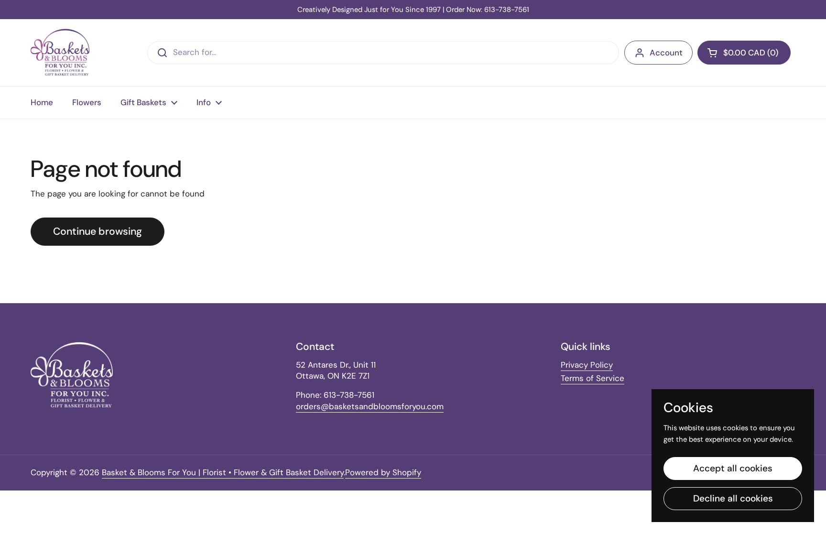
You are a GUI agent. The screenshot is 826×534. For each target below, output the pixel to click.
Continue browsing (97, 231)
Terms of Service (592, 378)
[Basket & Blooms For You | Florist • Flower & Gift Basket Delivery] (60, 52)
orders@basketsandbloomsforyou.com (370, 406)
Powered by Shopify (383, 472)
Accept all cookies (732, 468)
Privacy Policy (587, 365)
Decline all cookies (733, 498)
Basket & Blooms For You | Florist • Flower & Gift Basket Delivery (223, 472)
